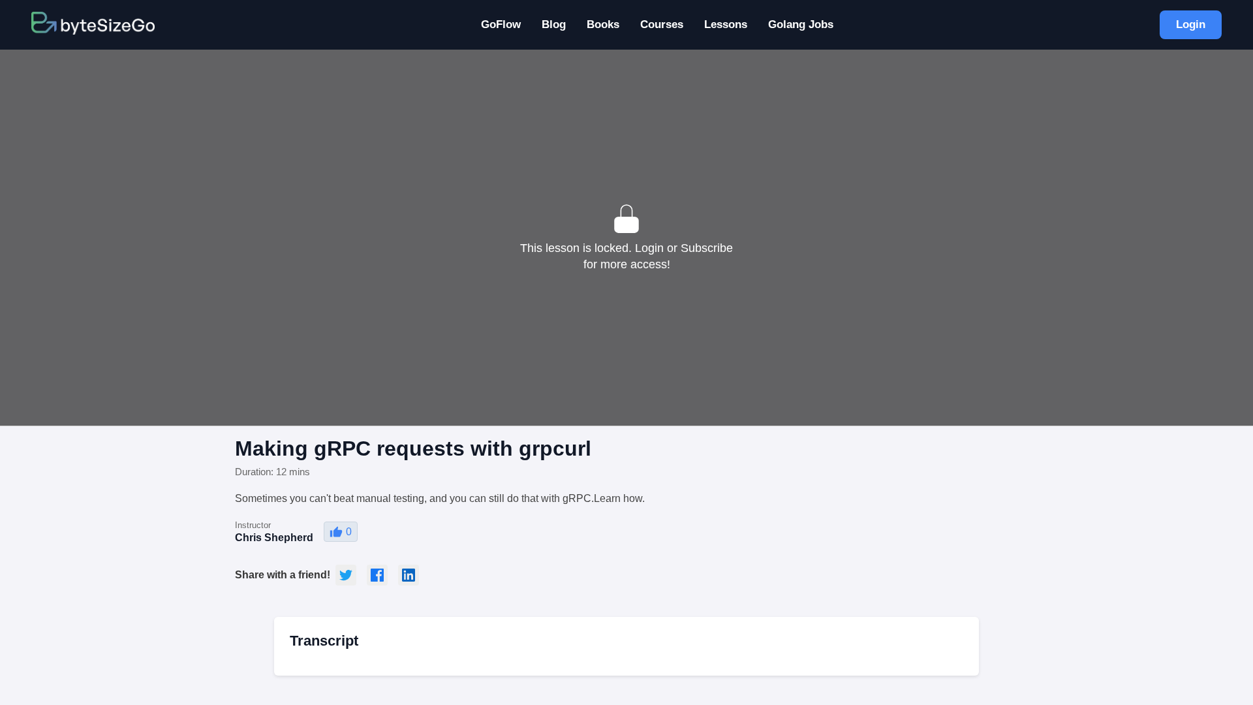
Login (1190, 24)
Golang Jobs (800, 24)
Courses (661, 24)
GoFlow (501, 24)
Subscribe (707, 248)
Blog (554, 24)
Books (603, 24)
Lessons (725, 24)
